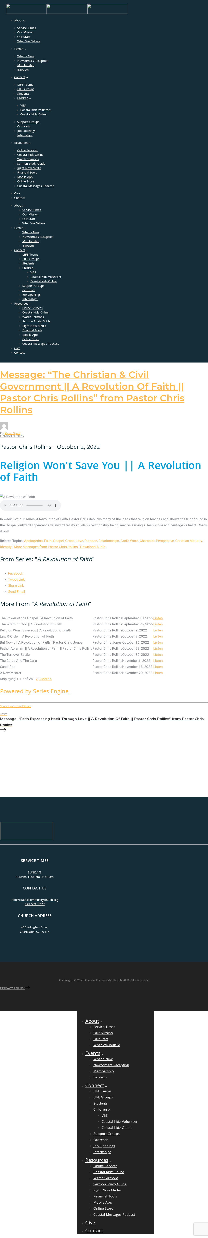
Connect (19, 77)
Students (23, 94)
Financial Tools (27, 173)
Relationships (109, 541)
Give (17, 193)
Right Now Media (29, 168)
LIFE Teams (25, 85)
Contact (19, 198)
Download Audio (92, 547)
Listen (158, 618)
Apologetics (33, 541)
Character (147, 541)
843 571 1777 (35, 904)
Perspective (165, 541)
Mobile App (25, 177)
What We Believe (28, 41)
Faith (48, 541)
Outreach (23, 126)
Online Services (27, 150)
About (18, 20)
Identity (6, 547)
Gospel (58, 541)
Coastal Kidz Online (33, 114)
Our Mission (25, 32)
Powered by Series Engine (34, 692)
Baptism (23, 70)
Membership (25, 65)
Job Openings (26, 131)
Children (22, 98)
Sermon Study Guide (31, 164)
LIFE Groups (25, 89)
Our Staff (23, 37)
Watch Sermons (28, 159)
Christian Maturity (188, 541)
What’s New (25, 56)
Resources (21, 143)
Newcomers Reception (32, 61)
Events (18, 49)
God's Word (129, 541)
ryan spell (12, 433)
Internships (24, 135)
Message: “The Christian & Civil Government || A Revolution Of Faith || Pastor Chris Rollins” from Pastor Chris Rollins (92, 392)
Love (79, 541)
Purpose (90, 541)
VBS (23, 106)
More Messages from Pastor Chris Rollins (46, 547)
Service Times (26, 28)
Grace (69, 541)
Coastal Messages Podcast (35, 186)
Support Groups (28, 122)
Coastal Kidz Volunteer (35, 110)
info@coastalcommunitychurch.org (34, 900)
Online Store (25, 181)
